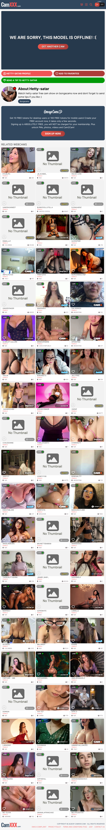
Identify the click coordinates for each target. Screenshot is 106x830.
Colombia (8, 245)
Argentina (77, 312)
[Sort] (82, 4)
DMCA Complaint (39, 827)
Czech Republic (45, 346)
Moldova (42, 514)
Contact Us (99, 827)
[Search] (91, 4)
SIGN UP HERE (53, 133)
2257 (91, 827)
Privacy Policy (54, 827)
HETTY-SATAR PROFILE (18, 73)
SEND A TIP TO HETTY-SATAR (21, 80)
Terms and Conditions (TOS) (75, 827)
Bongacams (24, 101)
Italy (6, 279)
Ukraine (8, 816)
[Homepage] (11, 4)
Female (5, 176)
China (41, 715)
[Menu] (86, 4)
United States (44, 211)
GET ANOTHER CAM (53, 46)
